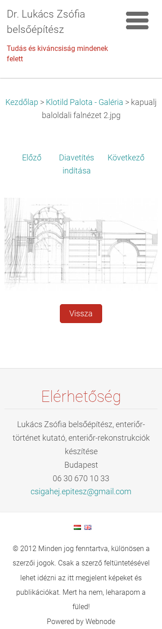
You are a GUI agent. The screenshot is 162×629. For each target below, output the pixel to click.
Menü (137, 20)
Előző (31, 157)
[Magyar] (77, 527)
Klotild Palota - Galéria (84, 102)
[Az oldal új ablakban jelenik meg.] (81, 243)
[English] (87, 527)
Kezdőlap (21, 102)
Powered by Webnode (81, 621)
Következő (126, 157)
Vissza (81, 313)
